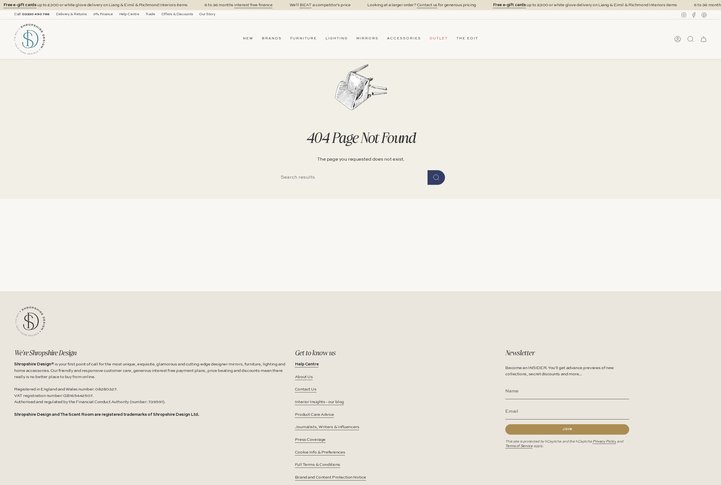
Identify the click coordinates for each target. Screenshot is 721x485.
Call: (32, 14)
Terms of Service (519, 446)
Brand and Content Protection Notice (330, 477)
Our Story (207, 14)
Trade (150, 14)
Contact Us (306, 389)
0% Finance (103, 14)
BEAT (305, 5)
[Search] (436, 177)
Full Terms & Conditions (317, 465)
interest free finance (253, 5)
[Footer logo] (30, 321)
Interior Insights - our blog (319, 402)
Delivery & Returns (71, 14)
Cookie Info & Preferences (320, 452)
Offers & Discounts (177, 14)
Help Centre (129, 14)
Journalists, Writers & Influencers (327, 427)
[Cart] (703, 39)
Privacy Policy (604, 441)
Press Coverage (310, 440)
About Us (304, 377)
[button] (271, 39)
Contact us (427, 5)
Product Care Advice (314, 415)
